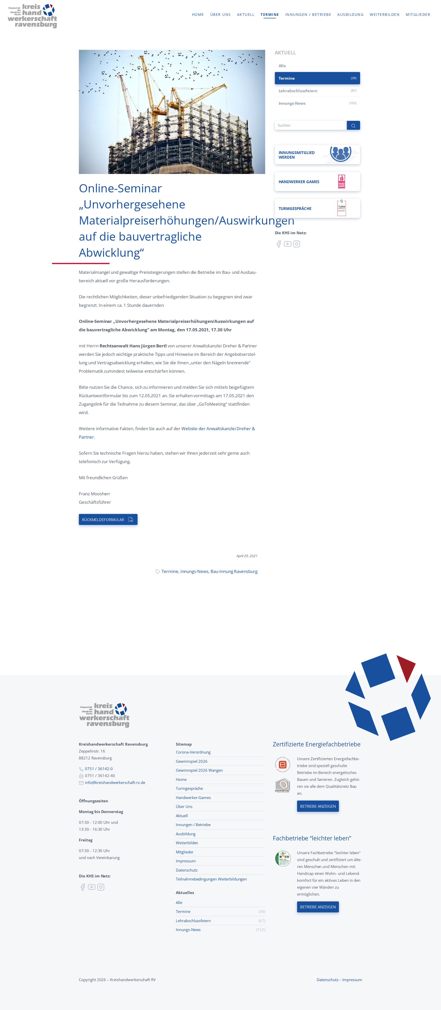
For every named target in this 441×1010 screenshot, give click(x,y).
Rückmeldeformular (103, 519)
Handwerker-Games (193, 797)
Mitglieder (418, 14)
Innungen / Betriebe (308, 14)
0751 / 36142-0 (99, 768)
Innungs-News (194, 571)
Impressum (186, 860)
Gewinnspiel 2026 (191, 761)
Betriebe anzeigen (318, 806)
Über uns (220, 14)
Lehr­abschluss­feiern (298, 90)
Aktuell (246, 14)
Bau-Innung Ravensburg (234, 571)
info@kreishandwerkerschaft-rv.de (115, 782)
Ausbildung (350, 14)
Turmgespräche (189, 788)
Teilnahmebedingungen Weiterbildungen (211, 879)
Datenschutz (187, 870)
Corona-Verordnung (193, 752)
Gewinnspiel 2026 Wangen (199, 770)
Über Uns (184, 806)
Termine (270, 14)
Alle (282, 65)
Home (198, 14)
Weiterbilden (385, 14)
